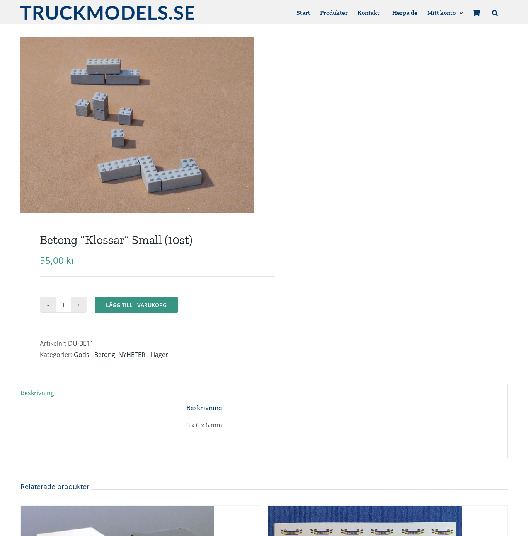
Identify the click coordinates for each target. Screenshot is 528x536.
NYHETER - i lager (143, 354)
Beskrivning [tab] (37, 393)
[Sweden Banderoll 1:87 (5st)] (365, 511)
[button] (495, 12)
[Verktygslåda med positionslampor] (117, 511)
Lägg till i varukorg (136, 305)
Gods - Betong (94, 354)
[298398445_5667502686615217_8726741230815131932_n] (137, 125)
